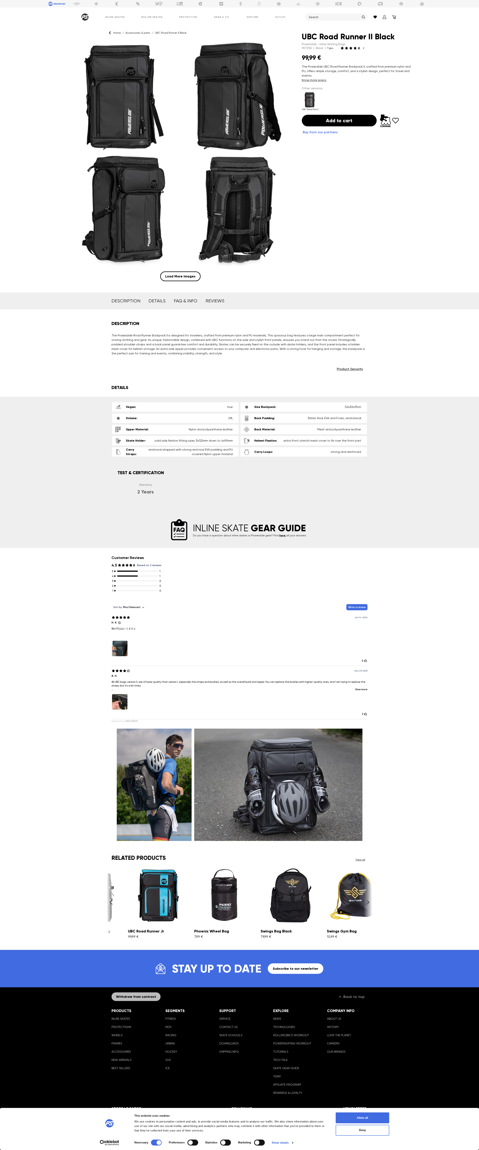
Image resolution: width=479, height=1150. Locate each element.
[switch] (192, 1143)
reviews (215, 300)
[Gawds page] (360, 3)
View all (360, 859)
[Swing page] (76, 3)
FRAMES (117, 1043)
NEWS (277, 1018)
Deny (362, 1130)
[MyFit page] (180, 3)
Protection (188, 17)
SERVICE (225, 1018)
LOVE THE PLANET (339, 1035)
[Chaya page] (117, 3)
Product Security (350, 369)
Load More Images (180, 276)
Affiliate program (287, 1084)
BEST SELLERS (121, 1068)
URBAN (170, 1043)
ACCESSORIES (121, 1051)
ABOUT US (334, 1018)
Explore (252, 17)
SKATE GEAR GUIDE (286, 1068)
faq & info (185, 300)
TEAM (276, 1076)
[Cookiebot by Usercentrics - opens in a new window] (109, 1143)
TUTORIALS (280, 1051)
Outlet (280, 17)
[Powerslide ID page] (318, 3)
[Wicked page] (159, 3)
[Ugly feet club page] (259, 3)
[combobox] (334, 17)
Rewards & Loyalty (287, 1093)
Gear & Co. (222, 17)
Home (117, 32)
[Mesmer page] (401, 3)
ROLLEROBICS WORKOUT (291, 1035)
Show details (280, 1142)
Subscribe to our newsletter (295, 969)
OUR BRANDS (336, 1051)
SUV (168, 1060)
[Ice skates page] (339, 3)
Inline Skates (115, 17)
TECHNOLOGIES (284, 1027)
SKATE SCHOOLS (230, 1035)
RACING (170, 1035)
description (126, 300)
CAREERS (333, 1043)
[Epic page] (279, 3)
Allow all (362, 1117)
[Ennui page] (200, 3)
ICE (167, 1068)
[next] (368, 902)
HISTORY (333, 1027)
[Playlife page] (241, 3)
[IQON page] (380, 3)
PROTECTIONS (121, 1027)
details (157, 300)
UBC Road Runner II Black (171, 32)
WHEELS (117, 1035)
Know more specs (314, 80)
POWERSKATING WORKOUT (292, 1043)
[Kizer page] (221, 3)
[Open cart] (394, 17)
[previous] (111, 902)
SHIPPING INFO (229, 1051)
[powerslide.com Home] (84, 17)
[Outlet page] (422, 3)
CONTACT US (228, 1027)
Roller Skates (152, 17)
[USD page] (96, 3)
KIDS (168, 1027)
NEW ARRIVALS (122, 1060)
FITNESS (170, 1018)
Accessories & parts (138, 32)
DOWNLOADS (229, 1043)
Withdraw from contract (136, 997)
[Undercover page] (138, 3)
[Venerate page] (298, 3)
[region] (180, 161)
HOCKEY (171, 1051)
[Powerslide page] (57, 3)
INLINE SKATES (121, 1018)
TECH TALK (280, 1060)
